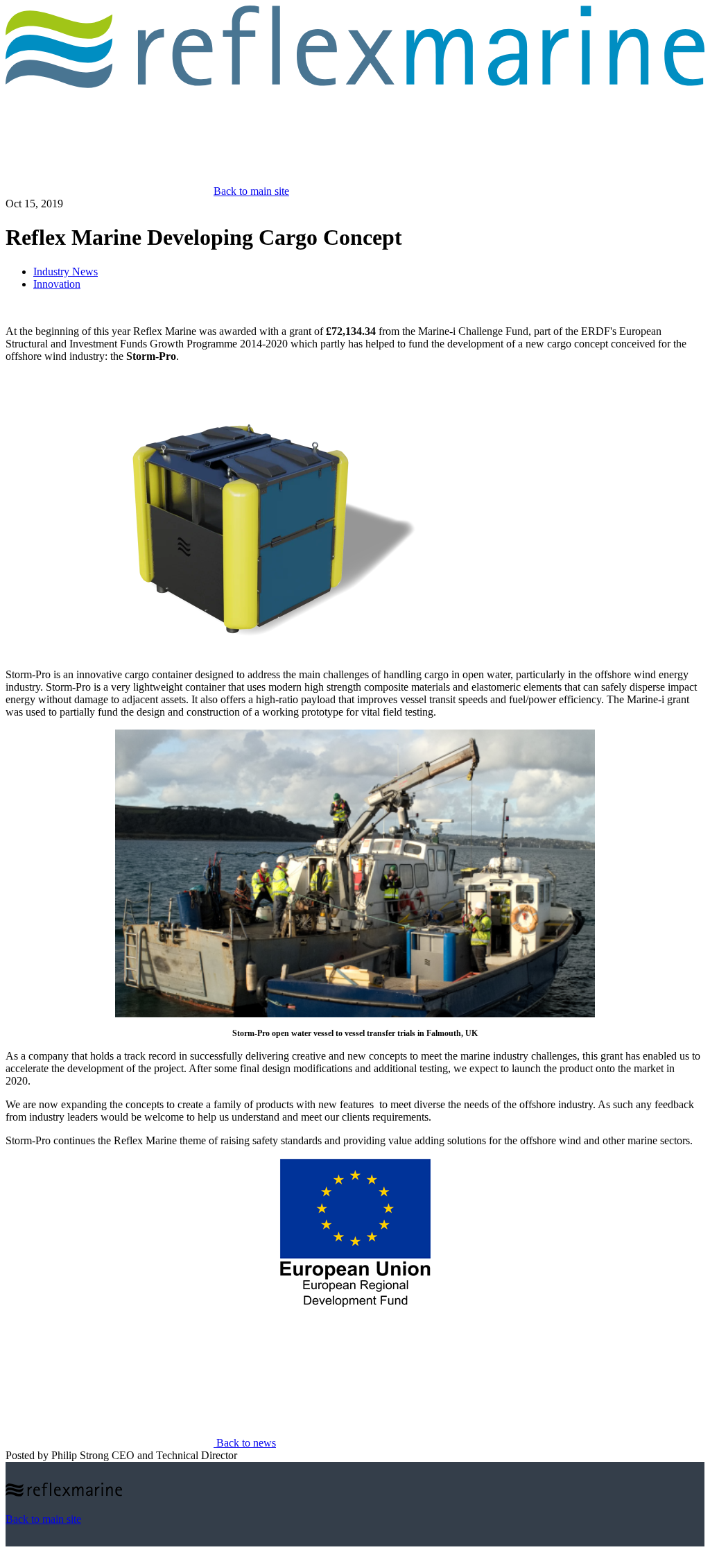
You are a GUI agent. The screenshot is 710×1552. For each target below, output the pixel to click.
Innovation (56, 284)
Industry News (65, 271)
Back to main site (251, 191)
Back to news (245, 1443)
